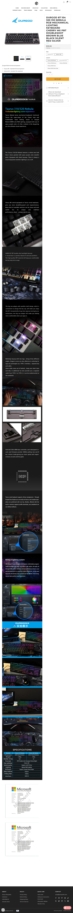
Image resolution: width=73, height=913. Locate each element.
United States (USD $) (8, 910)
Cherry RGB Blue (63, 60)
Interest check (17, 10)
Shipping (48, 48)
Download (57, 10)
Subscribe (53, 879)
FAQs (36, 10)
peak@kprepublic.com (61, 894)
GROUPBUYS (5, 899)
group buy (35, 8)
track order (40, 894)
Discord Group (25, 8)
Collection (4, 897)
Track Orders (28, 10)
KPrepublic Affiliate (42, 901)
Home (17, 8)
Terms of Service (24, 901)
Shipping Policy (24, 899)
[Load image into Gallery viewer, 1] (16, 58)
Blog (41, 10)
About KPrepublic (6, 894)
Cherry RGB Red (63, 63)
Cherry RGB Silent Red (53, 68)
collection (44, 8)
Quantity (48, 72)
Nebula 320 (58, 54)
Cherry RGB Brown (52, 63)
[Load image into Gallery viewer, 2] (22, 58)
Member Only (41, 903)
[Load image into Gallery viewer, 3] (28, 58)
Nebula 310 (50, 54)
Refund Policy (23, 897)
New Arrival (53, 8)
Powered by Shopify (58, 910)
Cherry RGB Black (52, 60)
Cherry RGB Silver (52, 65)
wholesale (48, 10)
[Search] (70, 2)
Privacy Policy (23, 894)
